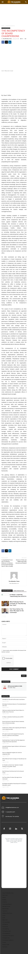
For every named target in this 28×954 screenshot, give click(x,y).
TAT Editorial (5, 924)
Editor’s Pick (4, 920)
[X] (6, 42)
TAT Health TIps (5, 929)
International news (6, 906)
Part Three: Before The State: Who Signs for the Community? (17, 610)
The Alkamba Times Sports (8, 935)
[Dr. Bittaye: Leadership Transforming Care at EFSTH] (5, 596)
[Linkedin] (9, 42)
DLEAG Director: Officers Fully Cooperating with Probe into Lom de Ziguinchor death (14, 728)
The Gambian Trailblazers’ (7, 940)
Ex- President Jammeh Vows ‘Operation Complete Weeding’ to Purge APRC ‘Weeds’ (12, 765)
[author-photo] (14, 579)
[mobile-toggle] (2, 2)
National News (5, 908)
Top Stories (4, 911)
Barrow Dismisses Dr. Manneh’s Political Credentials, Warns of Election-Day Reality (13, 722)
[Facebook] (2, 42)
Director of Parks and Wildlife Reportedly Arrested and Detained (21, 561)
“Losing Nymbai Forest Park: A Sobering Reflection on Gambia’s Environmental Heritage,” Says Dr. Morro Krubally (7, 563)
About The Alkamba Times (8, 893)
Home (2, 25)
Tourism (4, 942)
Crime (3, 917)
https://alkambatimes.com (14, 583)
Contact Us (4, 902)
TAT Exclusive (5, 926)
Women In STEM (5, 944)
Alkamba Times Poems (7, 913)
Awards (4, 897)
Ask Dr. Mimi (5, 895)
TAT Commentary (6, 922)
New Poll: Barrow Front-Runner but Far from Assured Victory (13, 772)
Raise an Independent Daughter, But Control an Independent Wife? (12, 753)
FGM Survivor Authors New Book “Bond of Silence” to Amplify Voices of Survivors (13, 711)
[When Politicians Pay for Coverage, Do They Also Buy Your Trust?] (5, 603)
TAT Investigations (6, 933)
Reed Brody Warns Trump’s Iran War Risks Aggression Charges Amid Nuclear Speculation (13, 741)
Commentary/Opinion (10, 25)
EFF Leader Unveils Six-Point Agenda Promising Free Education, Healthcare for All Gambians (13, 734)
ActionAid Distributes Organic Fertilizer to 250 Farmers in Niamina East (14, 747)
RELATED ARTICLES (7, 590)
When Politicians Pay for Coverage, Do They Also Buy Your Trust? (18, 603)
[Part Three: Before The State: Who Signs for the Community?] (5, 610)
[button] (26, 2)
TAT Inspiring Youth (6, 931)
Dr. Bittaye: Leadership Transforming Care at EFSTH (12, 716)
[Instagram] (10, 828)
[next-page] (5, 616)
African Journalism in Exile (15, 686)
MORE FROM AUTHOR (19, 590)
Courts (3, 915)
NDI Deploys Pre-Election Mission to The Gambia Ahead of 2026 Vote (14, 705)
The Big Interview (6, 938)
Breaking (4, 899)
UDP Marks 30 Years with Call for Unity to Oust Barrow (13, 699)
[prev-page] (2, 616)
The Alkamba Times (7, 38)
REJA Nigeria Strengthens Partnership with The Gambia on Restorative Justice (14, 784)
